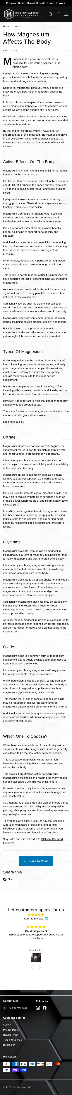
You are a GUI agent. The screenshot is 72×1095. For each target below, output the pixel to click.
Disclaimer (9, 1044)
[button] (33, 967)
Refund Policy (10, 1034)
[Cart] (58, 14)
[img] (36, 915)
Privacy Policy (11, 1029)
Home (6, 26)
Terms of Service (12, 1040)
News (16, 26)
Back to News (39, 861)
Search (7, 1024)
